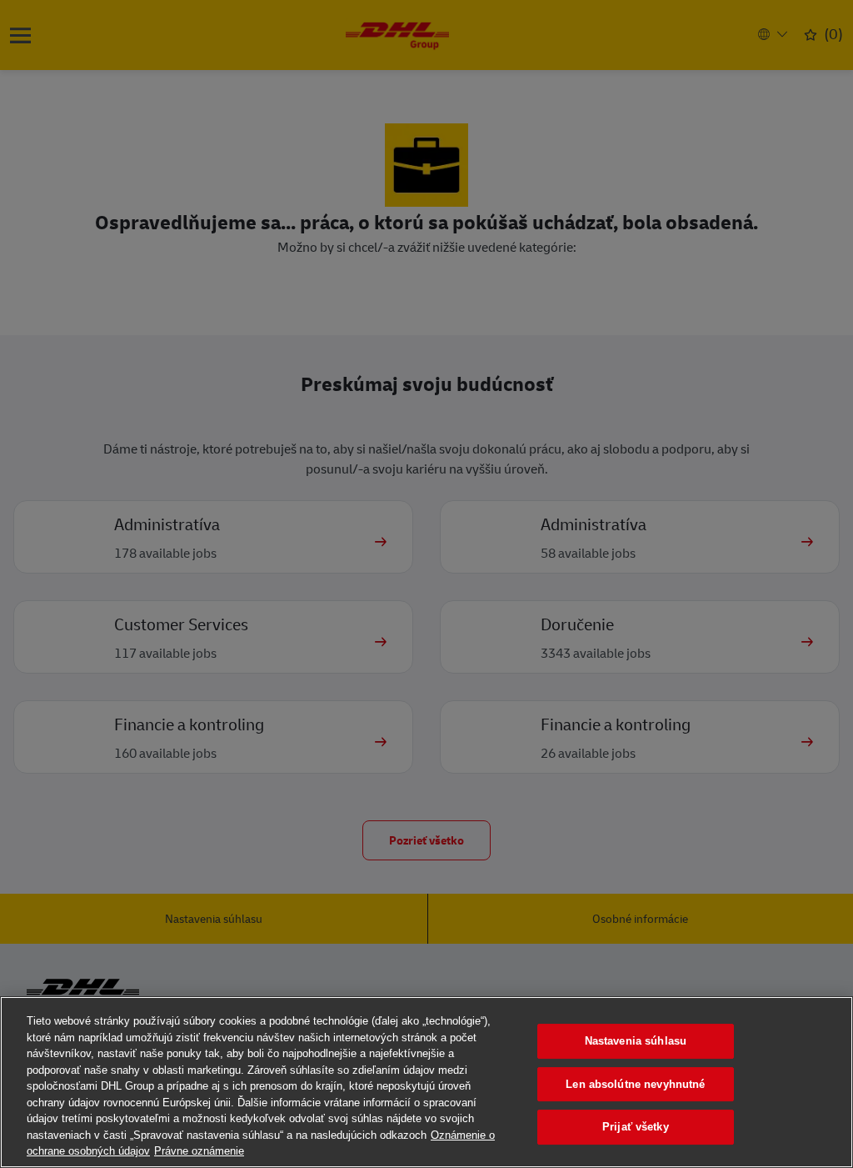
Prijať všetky (635, 1126)
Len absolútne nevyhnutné (635, 1084)
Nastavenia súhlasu (635, 1041)
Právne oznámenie (199, 1151)
